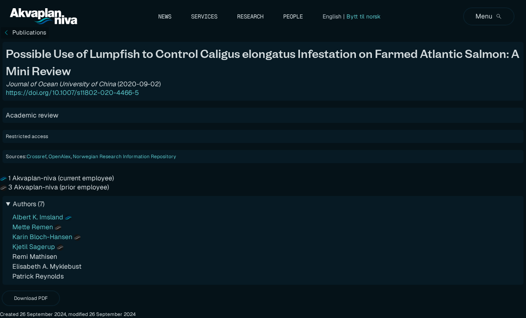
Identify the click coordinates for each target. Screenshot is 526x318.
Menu (483, 16)
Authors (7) (28, 204)
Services (204, 16)
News (164, 16)
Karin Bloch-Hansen (42, 237)
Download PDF (31, 298)
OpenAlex (59, 156)
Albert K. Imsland (37, 217)
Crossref (36, 156)
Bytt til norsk (363, 16)
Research (250, 16)
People (293, 16)
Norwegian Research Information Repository (124, 156)
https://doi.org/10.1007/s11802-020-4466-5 (72, 92)
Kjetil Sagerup (33, 246)
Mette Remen (32, 227)
